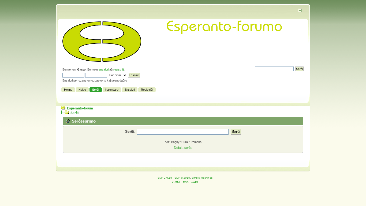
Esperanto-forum (80, 108)
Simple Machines (202, 177)
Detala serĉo (183, 148)
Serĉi (74, 113)
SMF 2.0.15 (165, 177)
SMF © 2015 (182, 177)
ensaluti (104, 69)
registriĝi (118, 69)
